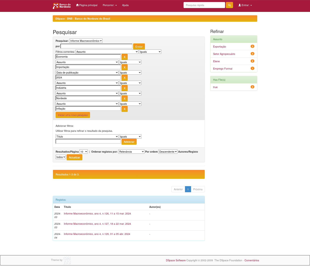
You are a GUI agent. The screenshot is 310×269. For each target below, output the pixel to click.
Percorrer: (109, 5)
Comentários (252, 260)
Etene (216, 61)
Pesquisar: (62, 41)
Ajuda (125, 5)
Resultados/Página (67, 151)
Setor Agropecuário (224, 54)
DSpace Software (176, 260)
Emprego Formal (222, 68)
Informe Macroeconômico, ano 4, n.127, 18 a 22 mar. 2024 (97, 223)
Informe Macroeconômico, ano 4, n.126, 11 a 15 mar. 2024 (97, 213)
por (58, 46)
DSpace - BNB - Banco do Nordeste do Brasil (82, 18)
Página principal (88, 5)
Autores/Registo (188, 151)
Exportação (219, 46)
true (215, 87)
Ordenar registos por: (104, 151)
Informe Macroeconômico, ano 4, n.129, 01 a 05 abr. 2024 (97, 234)
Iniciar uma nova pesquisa (73, 115)
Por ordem (151, 151)
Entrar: (245, 5)
